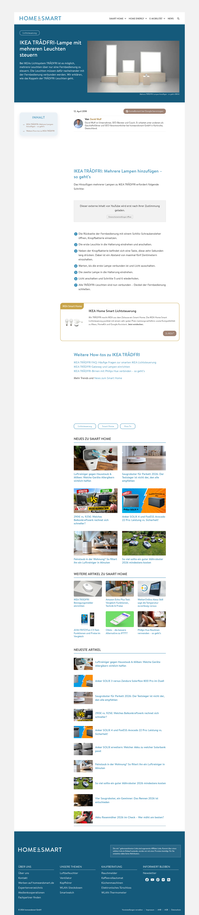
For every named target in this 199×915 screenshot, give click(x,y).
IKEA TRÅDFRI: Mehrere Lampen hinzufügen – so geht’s (39, 125)
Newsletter (149, 873)
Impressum (150, 910)
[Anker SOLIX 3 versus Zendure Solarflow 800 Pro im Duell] (83, 681)
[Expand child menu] (125, 19)
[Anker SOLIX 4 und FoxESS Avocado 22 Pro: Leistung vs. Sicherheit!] (144, 500)
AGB (166, 910)
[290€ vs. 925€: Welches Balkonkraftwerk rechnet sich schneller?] (96, 500)
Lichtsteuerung (30, 32)
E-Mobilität (155, 18)
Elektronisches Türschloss (116, 887)
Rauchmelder (109, 873)
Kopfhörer (66, 883)
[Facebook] (147, 880)
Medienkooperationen (31, 892)
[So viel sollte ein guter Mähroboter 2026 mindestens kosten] (144, 543)
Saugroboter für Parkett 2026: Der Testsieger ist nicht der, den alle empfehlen (143, 477)
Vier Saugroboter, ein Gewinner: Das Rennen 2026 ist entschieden (126, 800)
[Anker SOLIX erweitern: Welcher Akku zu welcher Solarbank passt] (83, 749)
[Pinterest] (158, 880)
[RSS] (169, 880)
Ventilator (66, 878)
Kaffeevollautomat (112, 878)
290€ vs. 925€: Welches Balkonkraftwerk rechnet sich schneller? (91, 520)
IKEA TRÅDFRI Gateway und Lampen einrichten (102, 366)
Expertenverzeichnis (30, 887)
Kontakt (22, 878)
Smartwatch (67, 892)
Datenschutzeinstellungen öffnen (119, 217)
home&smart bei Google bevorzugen (145, 111)
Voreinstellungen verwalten (132, 910)
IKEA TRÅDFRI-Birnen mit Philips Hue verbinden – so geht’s (109, 371)
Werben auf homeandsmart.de (36, 883)
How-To (127, 426)
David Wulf (95, 119)
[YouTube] (152, 880)
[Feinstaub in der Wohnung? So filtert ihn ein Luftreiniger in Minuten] (96, 543)
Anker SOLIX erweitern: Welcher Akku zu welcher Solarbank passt (130, 749)
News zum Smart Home (108, 378)
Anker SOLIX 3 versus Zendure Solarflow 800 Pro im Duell (129, 681)
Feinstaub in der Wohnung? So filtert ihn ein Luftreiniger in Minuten (95, 560)
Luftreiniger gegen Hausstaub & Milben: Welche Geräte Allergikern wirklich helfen (94, 477)
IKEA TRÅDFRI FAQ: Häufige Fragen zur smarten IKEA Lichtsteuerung (115, 362)
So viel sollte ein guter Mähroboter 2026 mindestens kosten (142, 560)
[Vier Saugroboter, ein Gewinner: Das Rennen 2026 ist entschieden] (83, 800)
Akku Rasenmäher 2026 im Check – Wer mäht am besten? (129, 817)
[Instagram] (163, 880)
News (171, 18)
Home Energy (136, 18)
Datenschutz (176, 910)
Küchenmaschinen (112, 883)
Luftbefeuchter (69, 873)
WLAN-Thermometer (114, 892)
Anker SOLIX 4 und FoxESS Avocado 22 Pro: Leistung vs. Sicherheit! (143, 518)
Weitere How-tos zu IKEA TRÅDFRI (40, 130)
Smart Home (116, 18)
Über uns (23, 873)
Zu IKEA (169, 333)
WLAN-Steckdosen (71, 887)
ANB (159, 910)
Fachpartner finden (29, 897)
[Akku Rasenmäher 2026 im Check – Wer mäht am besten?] (83, 817)
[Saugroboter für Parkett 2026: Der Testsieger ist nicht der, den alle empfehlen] (144, 458)
